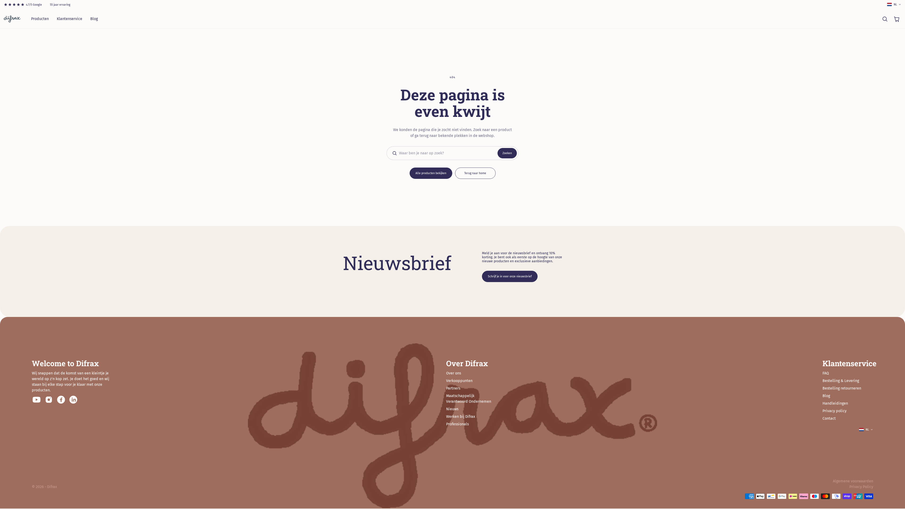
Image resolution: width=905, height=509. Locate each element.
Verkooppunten (459, 380)
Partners (453, 388)
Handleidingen (835, 403)
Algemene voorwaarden (853, 481)
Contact (829, 418)
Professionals (457, 424)
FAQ (826, 373)
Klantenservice (69, 18)
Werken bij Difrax (460, 416)
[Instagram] (48, 399)
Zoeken (507, 153)
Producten (40, 18)
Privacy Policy (861, 486)
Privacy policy (835, 411)
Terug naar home (475, 173)
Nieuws (452, 409)
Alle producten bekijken (430, 173)
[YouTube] (36, 399)
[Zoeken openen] (884, 19)
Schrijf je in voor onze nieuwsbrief (510, 276)
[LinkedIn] (73, 399)
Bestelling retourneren (842, 388)
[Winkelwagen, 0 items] (896, 19)
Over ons (453, 373)
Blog (94, 18)
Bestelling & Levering (841, 380)
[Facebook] (61, 399)
